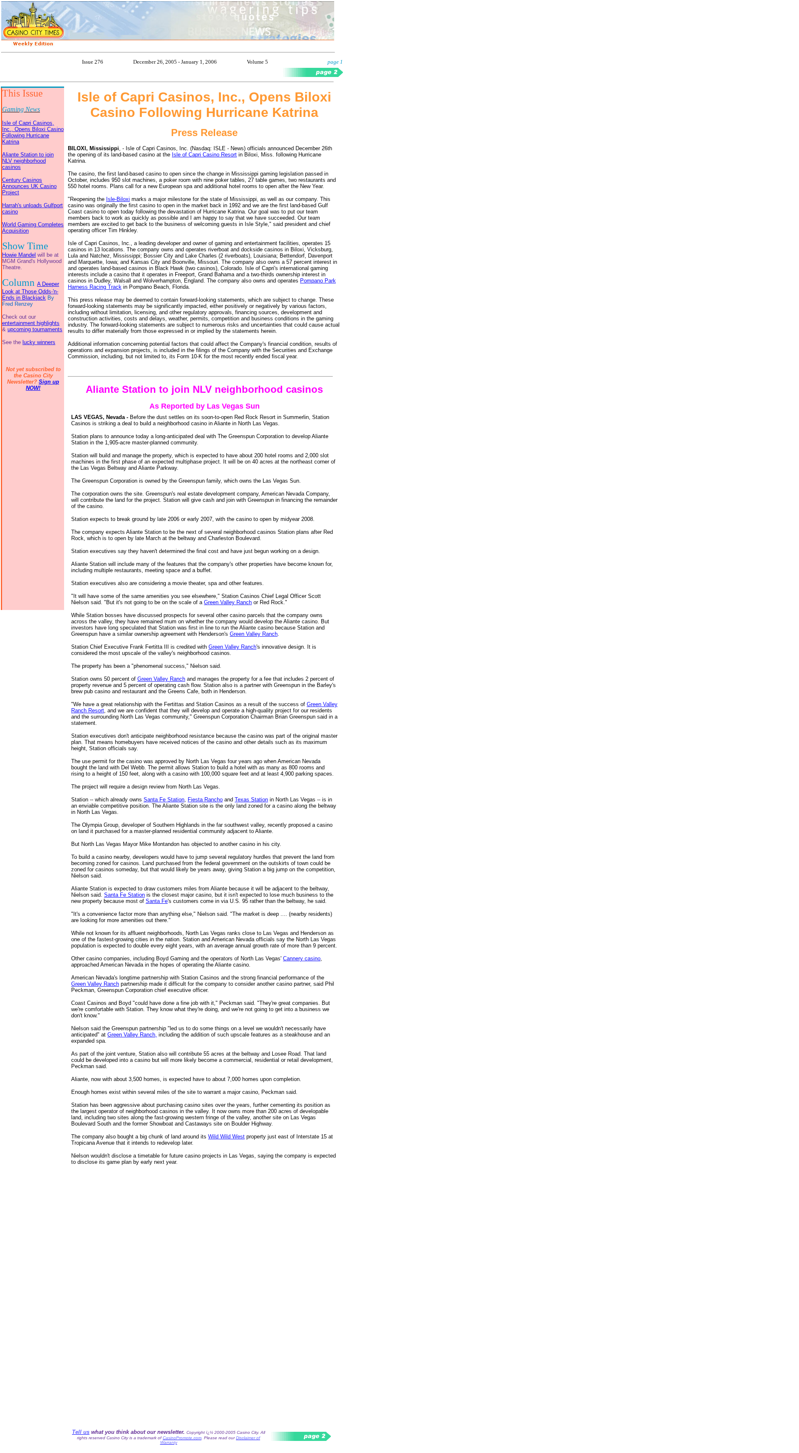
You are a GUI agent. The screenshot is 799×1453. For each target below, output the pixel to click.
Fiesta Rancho (205, 799)
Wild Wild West (226, 1136)
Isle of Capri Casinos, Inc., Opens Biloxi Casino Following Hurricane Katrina (33, 132)
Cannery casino (301, 958)
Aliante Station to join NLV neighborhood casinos (28, 160)
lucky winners (38, 342)
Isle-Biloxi (118, 199)
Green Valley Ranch (228, 602)
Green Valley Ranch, (132, 1034)
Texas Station (251, 799)
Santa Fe (157, 901)
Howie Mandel (19, 255)
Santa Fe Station (164, 799)
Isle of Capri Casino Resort (204, 154)
